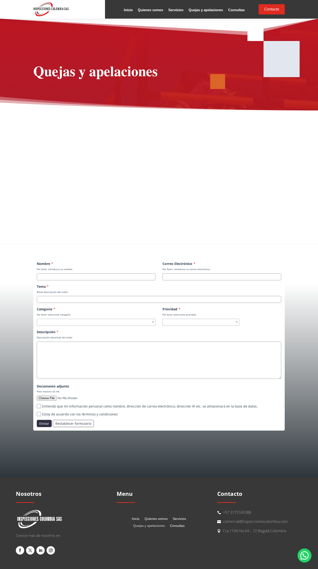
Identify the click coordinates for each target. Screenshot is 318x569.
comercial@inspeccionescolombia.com (255, 521)
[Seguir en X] (30, 550)
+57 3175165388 (237, 512)
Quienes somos (150, 10)
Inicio (128, 10)
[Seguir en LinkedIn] (40, 550)
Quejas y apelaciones (206, 10)
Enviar (44, 423)
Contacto (271, 9)
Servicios (175, 10)
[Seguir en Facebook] (20, 550)
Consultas (236, 10)
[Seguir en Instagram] (51, 550)
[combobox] (96, 322)
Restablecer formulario (73, 423)
